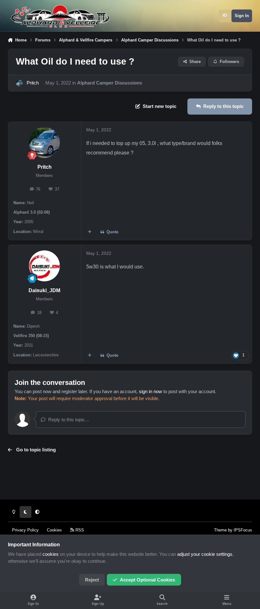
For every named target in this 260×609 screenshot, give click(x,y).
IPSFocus (243, 530)
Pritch (33, 82)
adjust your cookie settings (204, 554)
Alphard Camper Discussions (109, 82)
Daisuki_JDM (44, 290)
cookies (50, 554)
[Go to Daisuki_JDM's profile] (44, 265)
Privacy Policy (25, 530)
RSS (79, 530)
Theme (220, 530)
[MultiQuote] (89, 232)
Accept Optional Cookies (147, 579)
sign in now (150, 391)
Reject (92, 579)
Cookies (54, 530)
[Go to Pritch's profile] (19, 83)
